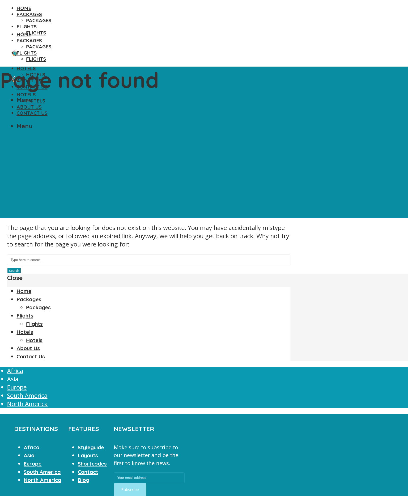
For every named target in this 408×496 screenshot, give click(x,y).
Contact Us (32, 113)
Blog (83, 480)
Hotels (26, 94)
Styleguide (91, 447)
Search (14, 270)
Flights (27, 26)
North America (27, 404)
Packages (29, 14)
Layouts (88, 455)
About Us (29, 107)
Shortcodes (92, 463)
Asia (12, 379)
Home (24, 8)
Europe (17, 387)
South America (27, 395)
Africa (15, 371)
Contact (88, 472)
